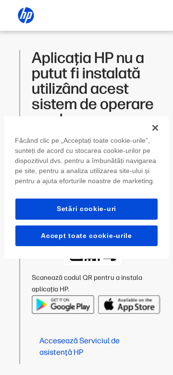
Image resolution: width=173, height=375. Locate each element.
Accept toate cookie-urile (86, 235)
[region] (86, 187)
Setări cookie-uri (86, 208)
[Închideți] (155, 127)
